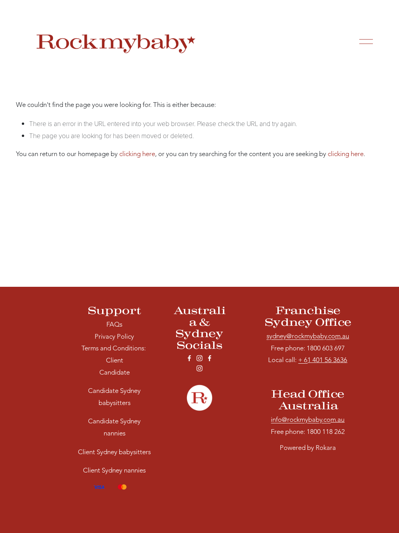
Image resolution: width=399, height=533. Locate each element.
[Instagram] (199, 358)
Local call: (287, 360)
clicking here (137, 154)
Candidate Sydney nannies (114, 427)
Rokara (326, 448)
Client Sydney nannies (114, 470)
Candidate (114, 373)
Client (114, 360)
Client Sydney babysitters (114, 452)
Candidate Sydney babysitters (114, 397)
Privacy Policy (114, 337)
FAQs (114, 325)
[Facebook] (189, 358)
